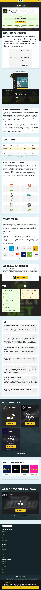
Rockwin (3, 534)
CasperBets (4, 551)
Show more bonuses (20, 453)
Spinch (29, 408)
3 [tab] (16, 515)
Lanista (3, 554)
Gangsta (11, 494)
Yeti (2, 539)
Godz (3, 546)
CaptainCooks (12, 408)
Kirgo (10, 431)
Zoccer (15, 474)
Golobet (7, 474)
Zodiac (3, 542)
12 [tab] (26, 515)
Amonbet (25, 474)
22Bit (3, 552)
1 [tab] (19, 258)
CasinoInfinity (4, 531)
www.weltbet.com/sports (21, 71)
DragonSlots (4, 561)
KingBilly (3, 537)
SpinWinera (4, 557)
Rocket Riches (34, 474)
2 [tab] (21, 258)
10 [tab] (24, 515)
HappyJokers (4, 549)
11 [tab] (25, 515)
